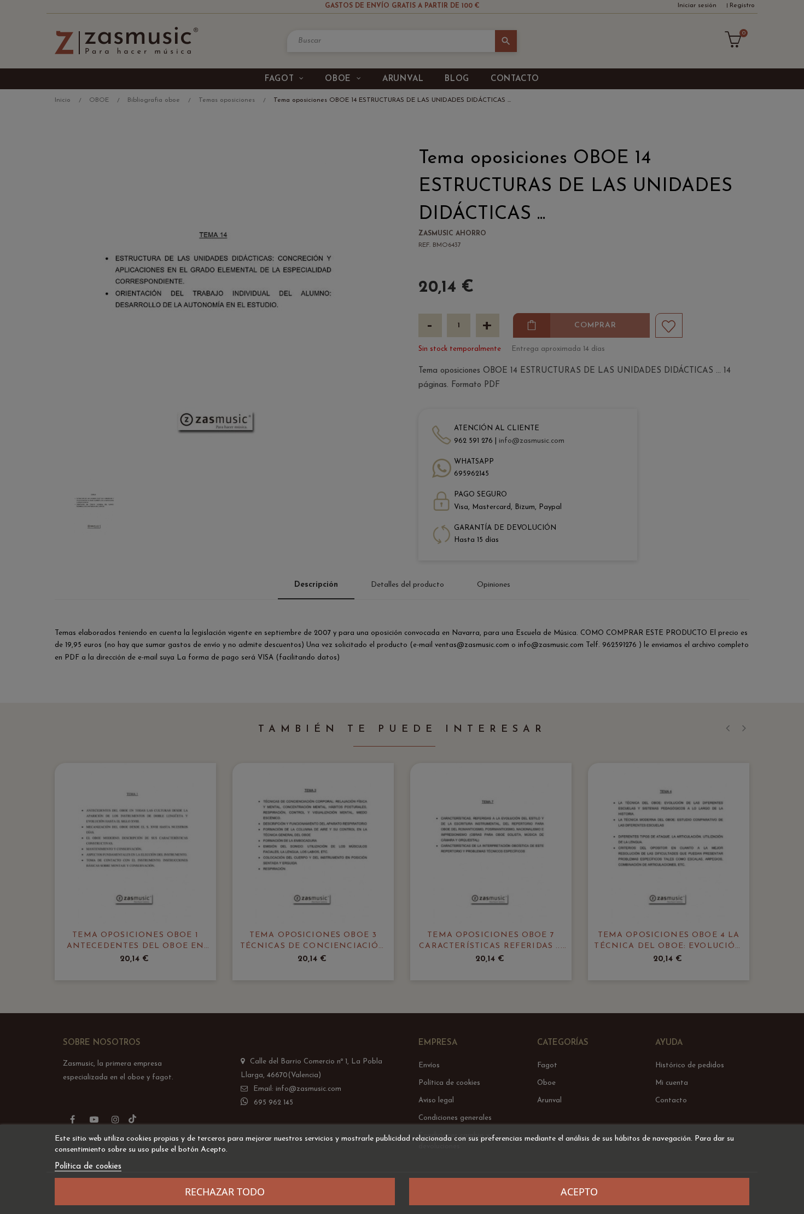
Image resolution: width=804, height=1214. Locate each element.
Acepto (579, 1191)
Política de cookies (88, 1167)
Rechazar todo (225, 1191)
